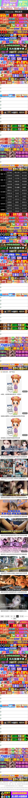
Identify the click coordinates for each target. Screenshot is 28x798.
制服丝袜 (17, 181)
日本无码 (24, 172)
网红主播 (17, 172)
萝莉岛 (24, 199)
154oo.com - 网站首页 (13, 12)
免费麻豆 (9, 205)
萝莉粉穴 (17, 205)
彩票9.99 (9, 193)
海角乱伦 (24, 202)
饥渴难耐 (17, 184)
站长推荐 (3, 186)
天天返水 (24, 193)
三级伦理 (9, 178)
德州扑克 (24, 190)
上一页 (7, 616)
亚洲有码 (9, 175)
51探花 (24, 196)
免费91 (17, 202)
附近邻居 (9, 184)
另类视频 (24, 181)
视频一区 (3, 174)
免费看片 (9, 202)
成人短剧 (24, 208)
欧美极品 (17, 175)
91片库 (10, 199)
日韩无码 (24, 211)
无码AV (3, 197)
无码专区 (3, 203)
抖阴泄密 (24, 205)
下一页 (21, 616)
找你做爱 (24, 184)
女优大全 (17, 199)
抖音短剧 (9, 196)
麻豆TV (17, 196)
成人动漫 (24, 175)
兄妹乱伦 (17, 208)
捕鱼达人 (9, 190)
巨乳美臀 (24, 178)
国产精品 (9, 172)
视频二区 (3, 180)
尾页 (15, 618)
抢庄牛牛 (17, 190)
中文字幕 (17, 178)
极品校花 (9, 211)
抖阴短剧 (17, 211)
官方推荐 (3, 191)
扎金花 (17, 193)
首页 (2, 616)
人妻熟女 (9, 181)
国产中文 (9, 208)
